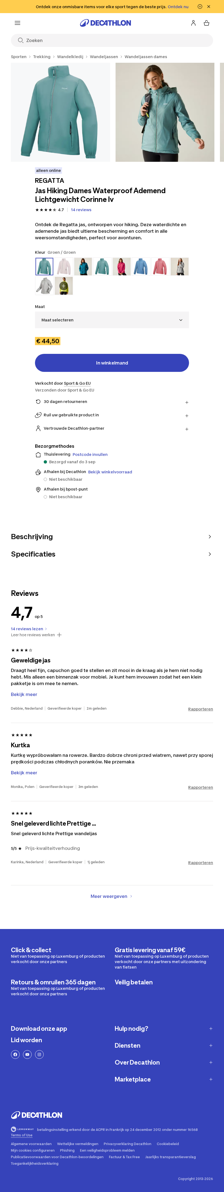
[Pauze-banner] (200, 6)
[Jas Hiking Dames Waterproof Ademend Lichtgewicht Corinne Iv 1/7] (60, 112)
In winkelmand (112, 363)
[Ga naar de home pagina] (105, 23)
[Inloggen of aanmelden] (193, 22)
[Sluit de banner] (208, 6)
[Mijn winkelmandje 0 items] (206, 22)
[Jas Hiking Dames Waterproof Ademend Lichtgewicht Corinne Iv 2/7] (165, 112)
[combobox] (112, 320)
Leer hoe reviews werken (33, 635)
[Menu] (17, 22)
